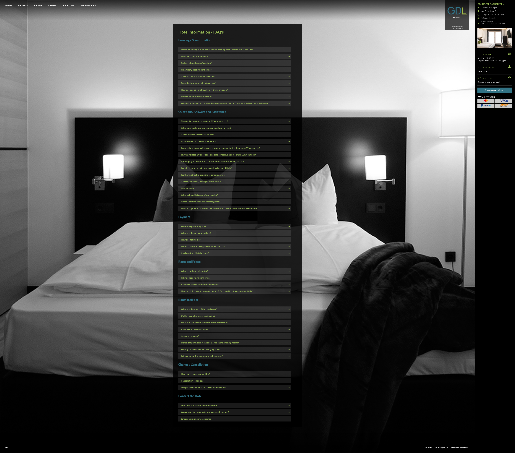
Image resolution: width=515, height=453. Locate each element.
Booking (23, 5)
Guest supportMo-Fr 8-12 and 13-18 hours (493, 23)
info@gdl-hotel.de (488, 18)
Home (8, 5)
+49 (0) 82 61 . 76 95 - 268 (492, 15)
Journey (52, 5)
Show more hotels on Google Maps (457, 27)
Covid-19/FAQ (88, 5)
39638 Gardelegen (489, 8)
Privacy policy (441, 447)
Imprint (428, 447)
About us (68, 5)
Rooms (38, 5)
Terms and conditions (459, 447)
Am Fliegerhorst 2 (488, 11)
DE (6, 447)
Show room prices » (495, 90)
